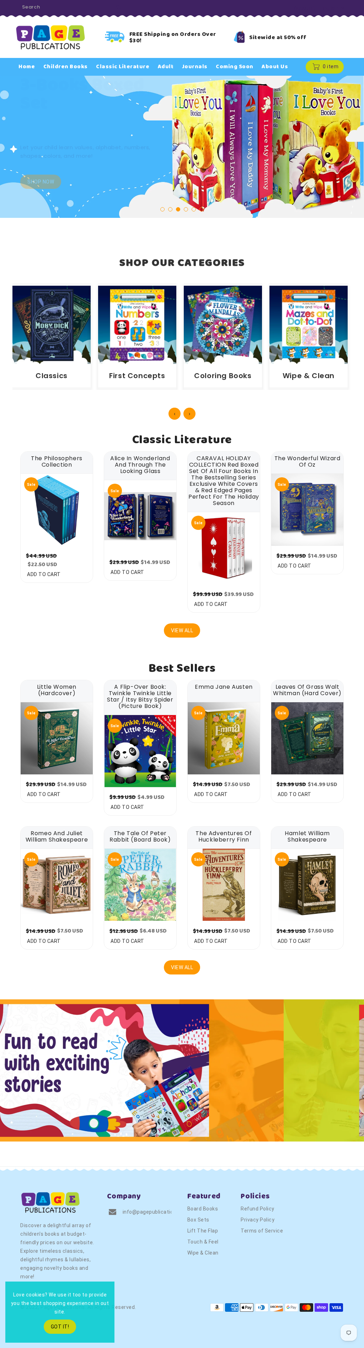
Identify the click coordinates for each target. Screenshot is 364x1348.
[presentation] (30, 150)
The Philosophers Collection (56, 461)
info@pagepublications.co (155, 1212)
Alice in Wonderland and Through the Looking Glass (140, 464)
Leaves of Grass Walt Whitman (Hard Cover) (307, 690)
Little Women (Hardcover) (56, 690)
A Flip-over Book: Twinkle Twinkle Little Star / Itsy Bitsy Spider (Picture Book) (140, 696)
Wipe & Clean (203, 1253)
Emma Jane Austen (224, 687)
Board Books (202, 1209)
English (330, 7)
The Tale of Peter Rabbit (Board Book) (140, 836)
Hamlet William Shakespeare (307, 836)
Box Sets (198, 1220)
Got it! (60, 1327)
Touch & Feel (203, 1242)
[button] (162, 209)
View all (182, 630)
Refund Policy (257, 1209)
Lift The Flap (202, 1231)
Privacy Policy (257, 1220)
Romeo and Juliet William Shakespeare (57, 836)
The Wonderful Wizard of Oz (307, 461)
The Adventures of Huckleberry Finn (224, 836)
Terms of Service (262, 1231)
